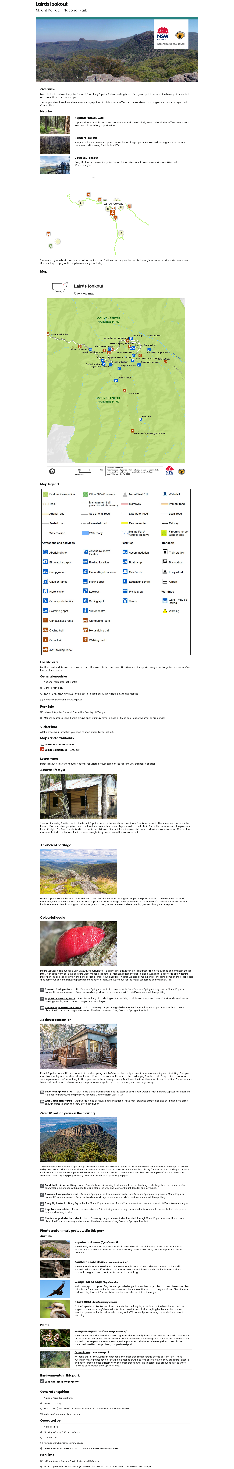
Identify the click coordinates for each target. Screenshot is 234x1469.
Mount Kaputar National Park (61, 712)
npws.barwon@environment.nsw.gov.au (63, 1443)
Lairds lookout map (63, 749)
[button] (129, 206)
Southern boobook (87, 1262)
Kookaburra (83, 1302)
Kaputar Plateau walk (89, 118)
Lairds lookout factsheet (59, 744)
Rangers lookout (86, 138)
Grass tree (82, 1352)
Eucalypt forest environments (62, 1381)
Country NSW (92, 712)
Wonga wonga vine (88, 1331)
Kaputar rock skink (87, 1242)
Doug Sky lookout (86, 157)
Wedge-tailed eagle (88, 1282)
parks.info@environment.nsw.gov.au (63, 699)
